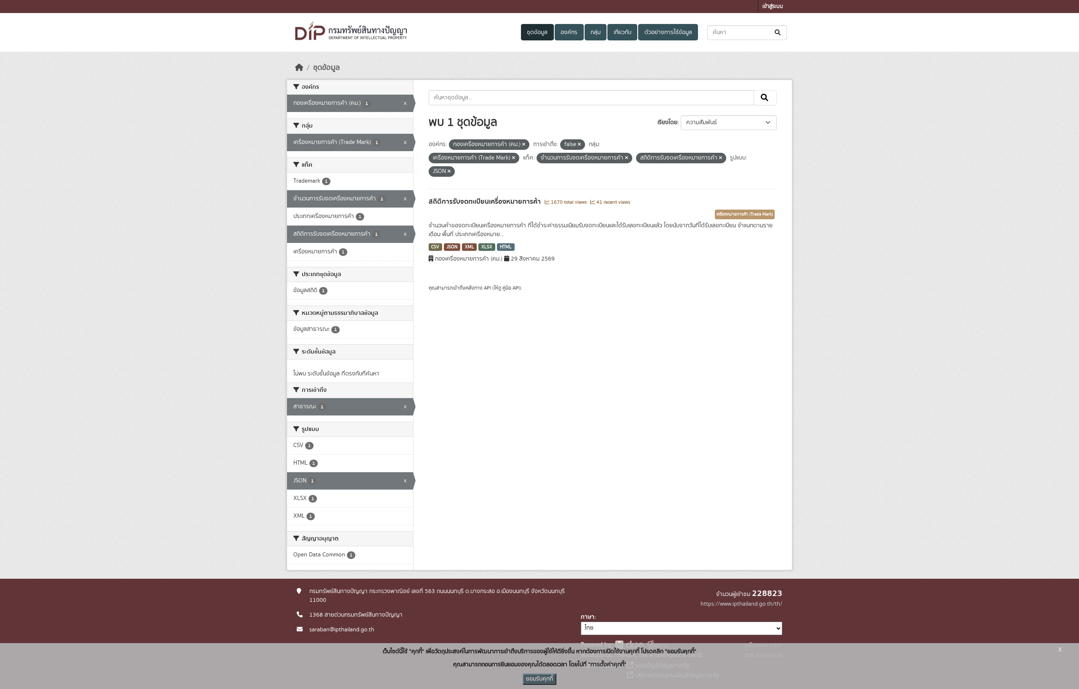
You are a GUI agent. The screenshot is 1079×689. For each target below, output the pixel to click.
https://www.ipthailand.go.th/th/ (741, 604)
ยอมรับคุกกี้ (539, 679)
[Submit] (778, 32)
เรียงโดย (667, 122)
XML (469, 247)
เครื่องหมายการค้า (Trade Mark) (745, 214)
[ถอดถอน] (523, 144)
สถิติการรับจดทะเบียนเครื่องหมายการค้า (485, 201)
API (487, 288)
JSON (452, 247)
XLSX (486, 247)
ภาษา (587, 617)
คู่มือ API (511, 288)
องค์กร (569, 32)
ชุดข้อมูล (537, 32)
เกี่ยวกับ (622, 32)
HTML (506, 247)
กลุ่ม (595, 32)
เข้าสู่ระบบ (772, 7)
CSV (435, 247)
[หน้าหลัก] (299, 67)
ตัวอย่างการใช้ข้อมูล (668, 32)
